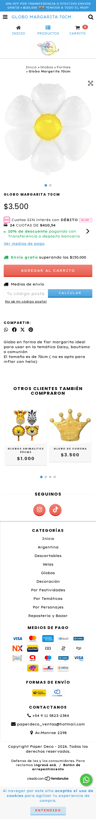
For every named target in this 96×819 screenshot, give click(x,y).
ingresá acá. (45, 765)
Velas (48, 564)
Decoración (48, 581)
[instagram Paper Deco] (39, 510)
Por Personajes (48, 607)
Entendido (48, 810)
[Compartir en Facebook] (14, 329)
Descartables (48, 556)
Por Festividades (48, 590)
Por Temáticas (48, 598)
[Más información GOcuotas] (85, 219)
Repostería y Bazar (48, 616)
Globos (46, 67)
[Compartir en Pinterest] (31, 329)
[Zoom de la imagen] (90, 83)
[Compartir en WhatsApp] (6, 329)
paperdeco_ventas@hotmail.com (51, 724)
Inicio (31, 67)
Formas (63, 67)
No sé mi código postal (26, 301)
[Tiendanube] (48, 780)
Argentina (48, 547)
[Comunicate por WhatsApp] (86, 780)
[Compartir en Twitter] (22, 329)
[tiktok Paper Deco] (55, 510)
